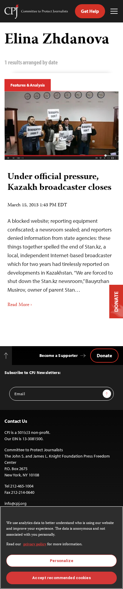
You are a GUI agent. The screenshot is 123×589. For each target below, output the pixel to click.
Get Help (90, 11)
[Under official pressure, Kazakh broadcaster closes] (61, 125)
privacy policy (34, 544)
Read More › (19, 305)
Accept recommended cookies (61, 578)
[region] (61, 547)
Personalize (61, 560)
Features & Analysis (27, 85)
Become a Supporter (58, 355)
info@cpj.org (15, 503)
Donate (104, 355)
